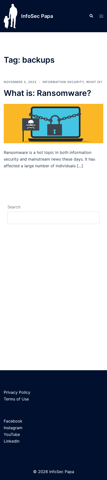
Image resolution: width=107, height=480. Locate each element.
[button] (91, 16)
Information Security (63, 82)
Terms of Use (16, 398)
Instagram (13, 427)
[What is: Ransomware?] (53, 123)
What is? (94, 82)
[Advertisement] (53, 284)
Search (13, 206)
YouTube (12, 434)
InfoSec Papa (37, 16)
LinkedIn (11, 441)
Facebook (13, 421)
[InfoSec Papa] (10, 16)
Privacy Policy (17, 392)
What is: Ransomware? (47, 93)
